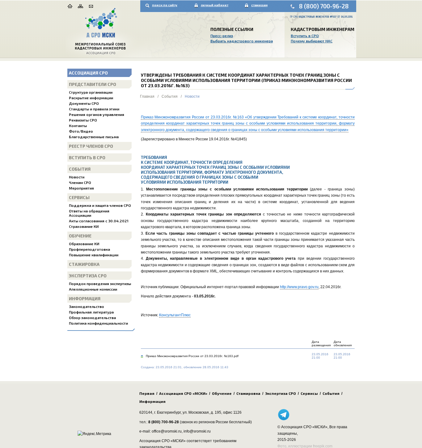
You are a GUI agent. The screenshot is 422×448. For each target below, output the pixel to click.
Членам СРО (80, 182)
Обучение (80, 235)
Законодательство (86, 306)
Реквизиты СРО (83, 120)
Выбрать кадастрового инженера (241, 41)
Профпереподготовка (89, 249)
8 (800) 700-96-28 (324, 6)
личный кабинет (214, 5)
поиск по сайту (164, 5)
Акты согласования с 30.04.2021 (99, 221)
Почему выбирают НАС (311, 41)
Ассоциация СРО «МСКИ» (183, 393)
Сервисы (79, 197)
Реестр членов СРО (91, 146)
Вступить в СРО (305, 35)
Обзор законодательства (92, 317)
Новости (76, 177)
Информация (84, 298)
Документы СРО (84, 103)
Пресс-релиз (221, 35)
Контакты (78, 125)
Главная (147, 96)
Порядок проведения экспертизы (100, 283)
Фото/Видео (81, 131)
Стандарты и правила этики (94, 109)
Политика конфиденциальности (98, 323)
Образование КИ (84, 243)
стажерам (259, 5)
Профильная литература (91, 312)
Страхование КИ (84, 226)
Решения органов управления (96, 114)
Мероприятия (81, 188)
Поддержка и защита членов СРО (100, 205)
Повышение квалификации (93, 255)
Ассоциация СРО (88, 72)
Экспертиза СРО (88, 275)
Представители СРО (92, 84)
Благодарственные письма (94, 136)
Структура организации (90, 92)
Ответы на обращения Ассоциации (89, 213)
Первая (146, 393)
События (80, 169)
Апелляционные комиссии (93, 289)
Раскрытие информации (91, 98)
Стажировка (84, 264)
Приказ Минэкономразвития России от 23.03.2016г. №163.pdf (192, 356)
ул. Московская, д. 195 (202, 412)
